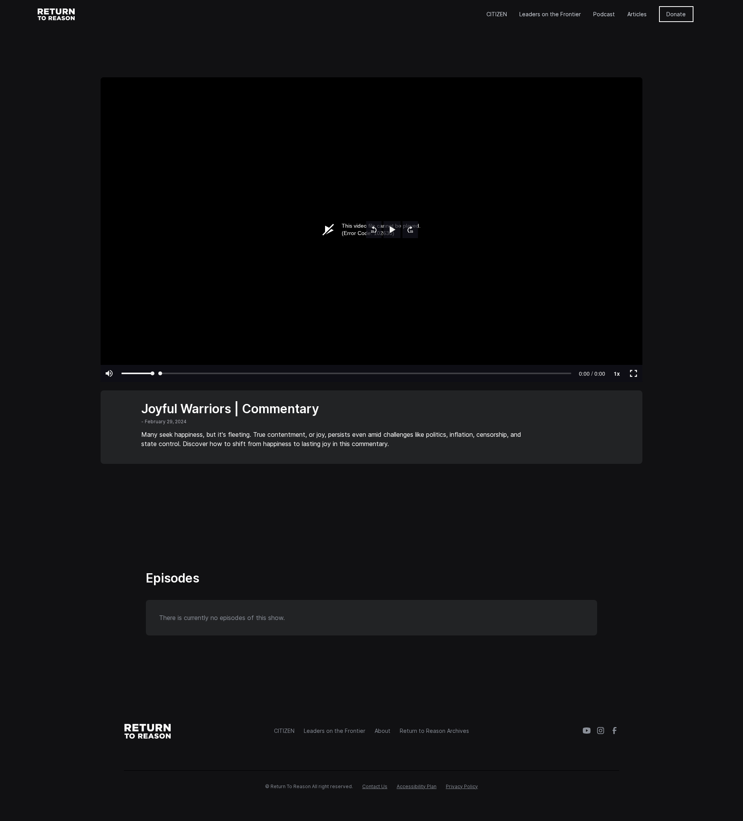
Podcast (604, 14)
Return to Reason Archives (434, 730)
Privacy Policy (462, 786)
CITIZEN (496, 14)
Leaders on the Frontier (550, 14)
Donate (676, 14)
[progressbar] (592, 373)
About (382, 730)
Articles (637, 14)
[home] (56, 14)
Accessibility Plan (417, 786)
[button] (374, 229)
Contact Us (374, 786)
